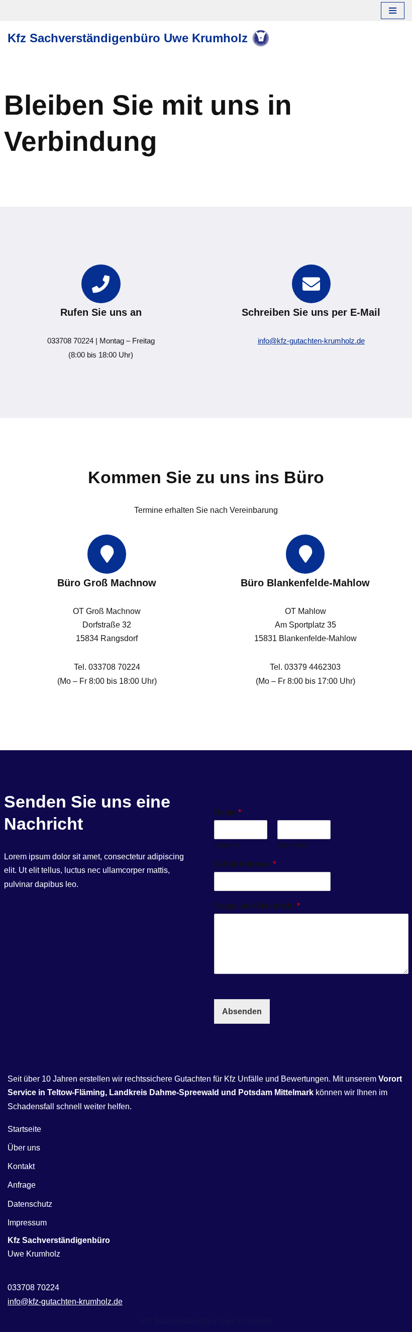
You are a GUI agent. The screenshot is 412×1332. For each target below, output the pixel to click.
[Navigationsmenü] (392, 10)
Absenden (242, 1011)
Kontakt (21, 1166)
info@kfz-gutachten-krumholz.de (311, 340)
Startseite (24, 1129)
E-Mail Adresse (245, 864)
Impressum (27, 1222)
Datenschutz (30, 1204)
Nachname (292, 845)
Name (227, 812)
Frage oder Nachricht (257, 906)
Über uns (24, 1147)
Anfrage (22, 1185)
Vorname (227, 845)
